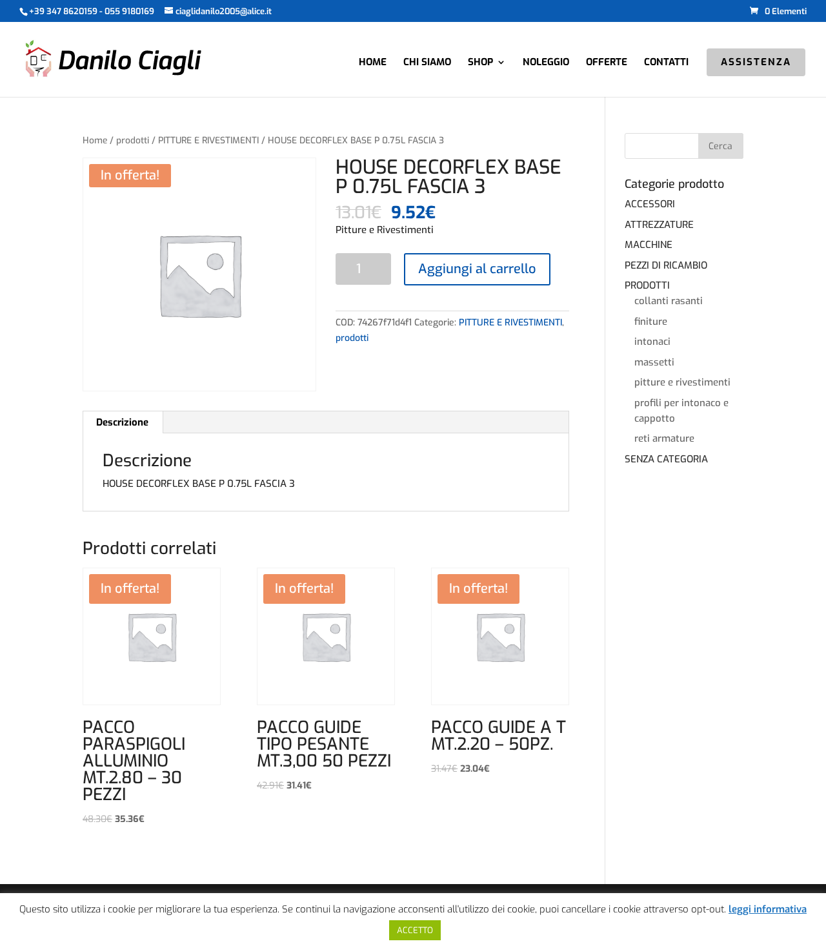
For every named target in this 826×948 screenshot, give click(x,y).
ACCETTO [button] (415, 930)
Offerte (606, 62)
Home (373, 62)
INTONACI (652, 341)
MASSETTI (654, 362)
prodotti (132, 140)
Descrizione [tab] (122, 422)
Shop (480, 62)
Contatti (666, 62)
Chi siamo (427, 62)
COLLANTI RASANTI (668, 300)
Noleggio (546, 62)
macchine (648, 244)
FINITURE (650, 321)
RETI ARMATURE (664, 438)
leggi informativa (768, 909)
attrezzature (659, 224)
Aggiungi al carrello (477, 269)
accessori (650, 204)
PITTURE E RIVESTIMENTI (208, 140)
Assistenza (756, 62)
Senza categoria (666, 459)
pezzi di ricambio (666, 265)
